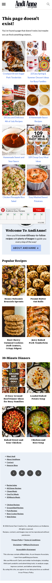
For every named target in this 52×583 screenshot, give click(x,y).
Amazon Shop (12, 465)
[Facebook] (14, 473)
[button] (41, 222)
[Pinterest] (30, 473)
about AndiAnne (24, 248)
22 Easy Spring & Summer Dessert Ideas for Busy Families (38, 77)
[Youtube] (22, 473)
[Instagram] (38, 473)
